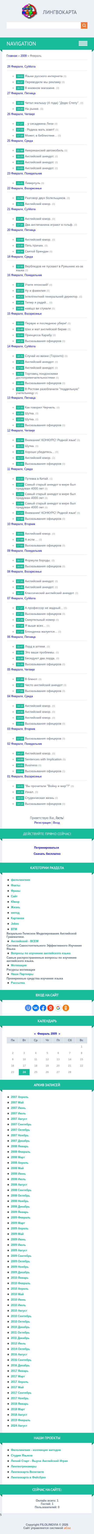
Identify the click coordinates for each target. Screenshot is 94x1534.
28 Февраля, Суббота (21, 66)
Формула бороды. (38, 560)
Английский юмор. (38, 204)
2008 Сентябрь (21, 1190)
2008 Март (18, 1157)
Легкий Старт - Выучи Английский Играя (39, 1461)
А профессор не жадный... (44, 608)
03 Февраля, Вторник (21, 729)
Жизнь (15, 907)
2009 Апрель (19, 1228)
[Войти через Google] (58, 1007)
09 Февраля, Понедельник (24, 550)
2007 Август (19, 1119)
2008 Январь (19, 1146)
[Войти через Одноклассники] (66, 1008)
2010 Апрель (19, 1288)
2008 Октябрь (20, 1195)
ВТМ (14, 929)
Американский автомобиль (44, 150)
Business (31, 765)
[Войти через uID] (28, 1008)
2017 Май (17, 1387)
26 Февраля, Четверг (21, 114)
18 (35, 1065)
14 (69, 1059)
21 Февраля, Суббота (21, 209)
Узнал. (29, 792)
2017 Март (18, 1376)
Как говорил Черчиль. (40, 407)
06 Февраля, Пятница (21, 636)
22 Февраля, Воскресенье (24, 188)
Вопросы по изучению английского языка (40, 953)
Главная (12, 55)
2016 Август (19, 1354)
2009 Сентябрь (21, 1255)
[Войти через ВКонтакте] (35, 1008)
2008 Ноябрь (20, 1201)
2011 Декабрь (20, 1338)
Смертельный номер (40, 619)
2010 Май (17, 1294)
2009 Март (18, 1223)
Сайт (14, 896)
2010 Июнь (18, 1299)
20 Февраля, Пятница (21, 230)
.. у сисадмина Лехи (39, 123)
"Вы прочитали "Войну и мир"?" (47, 786)
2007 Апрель (19, 1097)
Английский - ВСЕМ (24, 941)
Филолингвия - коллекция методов (36, 1450)
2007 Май (17, 1102)
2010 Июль (18, 1305)
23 (12, 1072)
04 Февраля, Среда (20, 696)
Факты (15, 885)
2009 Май (17, 1234)
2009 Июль (18, 1245)
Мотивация (19, 965)
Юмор (15, 901)
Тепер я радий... (37, 302)
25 (35, 1072)
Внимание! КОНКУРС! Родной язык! (50, 440)
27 (58, 1072)
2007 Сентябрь (21, 1124)
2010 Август (19, 1310)
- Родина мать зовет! (39, 129)
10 (24, 1059)
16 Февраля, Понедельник (24, 275)
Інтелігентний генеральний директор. (51, 296)
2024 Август (19, 1425)
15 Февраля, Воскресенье (24, 313)
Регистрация (42, 822)
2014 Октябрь (20, 1349)
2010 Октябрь (20, 1321)
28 (69, 1072)
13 (58, 1059)
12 (47, 1059)
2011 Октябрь (20, 1332)
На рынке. (32, 108)
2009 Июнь (18, 1239)
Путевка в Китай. (37, 478)
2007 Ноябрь (20, 1135)
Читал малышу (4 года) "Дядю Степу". (52, 103)
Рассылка (18, 982)
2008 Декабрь (20, 1206)
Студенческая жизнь (39, 798)
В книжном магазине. (40, 88)
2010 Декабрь (20, 1327)
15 (81, 1059)
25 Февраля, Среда (20, 140)
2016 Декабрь (20, 1365)
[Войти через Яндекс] (50, 1008)
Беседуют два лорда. (40, 658)
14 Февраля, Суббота (21, 346)
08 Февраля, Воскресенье (24, 571)
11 (35, 1059)
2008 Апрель (19, 1162)
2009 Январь (19, 1212)
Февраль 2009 (47, 1033)
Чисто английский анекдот (44, 685)
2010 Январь (19, 1277)
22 (81, 1065)
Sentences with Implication (43, 759)
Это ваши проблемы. (40, 652)
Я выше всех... (35, 625)
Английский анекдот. (39, 156)
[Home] (29, 13)
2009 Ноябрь (20, 1266)
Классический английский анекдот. (49, 593)
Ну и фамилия (35, 290)
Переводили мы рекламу (43, 82)
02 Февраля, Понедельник (24, 743)
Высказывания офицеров (43, 341)
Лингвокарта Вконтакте (27, 1472)
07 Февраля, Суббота (21, 598)
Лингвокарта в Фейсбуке (28, 1477)
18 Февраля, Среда (20, 256)
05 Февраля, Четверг (21, 669)
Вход (56, 822)
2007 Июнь (18, 1108)
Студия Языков (22, 1455)
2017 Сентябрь (21, 1392)
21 (69, 1065)
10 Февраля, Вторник (21, 524)
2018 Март (18, 1409)
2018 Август (19, 1414)
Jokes (15, 923)
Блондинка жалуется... (41, 631)
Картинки (17, 918)
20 (58, 1065)
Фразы (15, 890)
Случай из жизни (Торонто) (44, 356)
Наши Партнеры (22, 974)
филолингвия (20, 879)
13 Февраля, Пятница (21, 397)
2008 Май (17, 1168)
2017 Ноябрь (20, 1398)
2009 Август (19, 1250)
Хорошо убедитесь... (39, 452)
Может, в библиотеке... (41, 135)
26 (47, 1072)
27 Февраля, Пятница (21, 93)
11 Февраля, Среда (20, 469)
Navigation (21, 43)
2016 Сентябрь (21, 1360)
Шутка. (30, 413)
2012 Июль (18, 1343)
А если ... (31, 539)
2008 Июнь (18, 1173)
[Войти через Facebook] (43, 1008)
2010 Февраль (20, 1283)
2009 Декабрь (20, 1272)
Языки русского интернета (44, 76)
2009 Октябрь (20, 1261)
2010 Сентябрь (21, 1316)
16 (12, 1065)
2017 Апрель (19, 1381)
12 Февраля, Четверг (21, 430)
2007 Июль (18, 1113)
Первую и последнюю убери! (46, 323)
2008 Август (19, 1184)
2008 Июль (18, 1179)
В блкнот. (31, 679)
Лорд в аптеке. (35, 646)
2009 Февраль (20, 1217)
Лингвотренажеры (24, 1466)
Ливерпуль (32, 183)
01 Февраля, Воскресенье (24, 776)
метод (15, 912)
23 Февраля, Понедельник (24, 173)
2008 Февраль (20, 1151)
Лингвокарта (60, 12)
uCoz (67, 1528)
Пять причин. (34, 245)
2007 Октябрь (20, 1129)
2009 (24, 55)
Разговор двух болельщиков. (45, 198)
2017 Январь (19, 1371)
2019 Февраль (20, 1420)
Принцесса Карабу (38, 335)
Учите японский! (36, 284)
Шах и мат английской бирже (46, 329)
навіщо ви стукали (38, 308)
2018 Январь (19, 1403)
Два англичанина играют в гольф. (49, 224)
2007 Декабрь (20, 1140)
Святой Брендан (37, 251)
